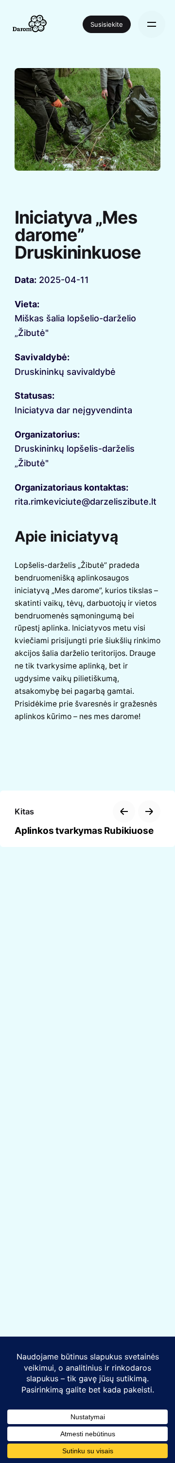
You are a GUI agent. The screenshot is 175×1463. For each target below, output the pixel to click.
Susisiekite (106, 24)
